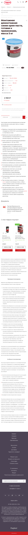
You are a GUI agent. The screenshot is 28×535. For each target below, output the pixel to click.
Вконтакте (5, 495)
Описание (5, 117)
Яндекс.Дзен (12, 495)
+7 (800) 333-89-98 (14, 486)
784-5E (14, 83)
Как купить (14, 445)
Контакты (14, 470)
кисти (4, 182)
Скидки (14, 436)
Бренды (14, 438)
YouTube (8, 495)
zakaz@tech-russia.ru (15, 488)
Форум (14, 472)
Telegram (22, 495)
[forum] (15, 495)
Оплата (14, 447)
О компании (14, 468)
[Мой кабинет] (23, 2)
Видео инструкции (14, 459)
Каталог (14, 434)
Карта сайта (14, 500)
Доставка (14, 449)
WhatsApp (19, 495)
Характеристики (16, 117)
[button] (4, 59)
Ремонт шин (14, 457)
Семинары (14, 461)
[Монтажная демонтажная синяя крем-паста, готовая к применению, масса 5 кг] (14, 48)
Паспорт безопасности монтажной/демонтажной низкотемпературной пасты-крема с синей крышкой (15, 209)
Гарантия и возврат (14, 452)
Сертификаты (14, 440)
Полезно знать (14, 463)
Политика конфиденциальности (14, 475)
